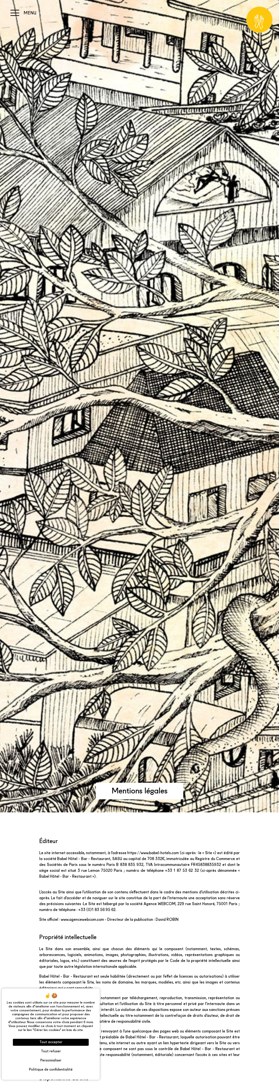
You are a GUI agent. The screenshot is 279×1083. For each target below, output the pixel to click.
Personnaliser (50, 1060)
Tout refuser (51, 1051)
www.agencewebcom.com (82, 920)
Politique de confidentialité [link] (51, 1069)
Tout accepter (50, 1042)
